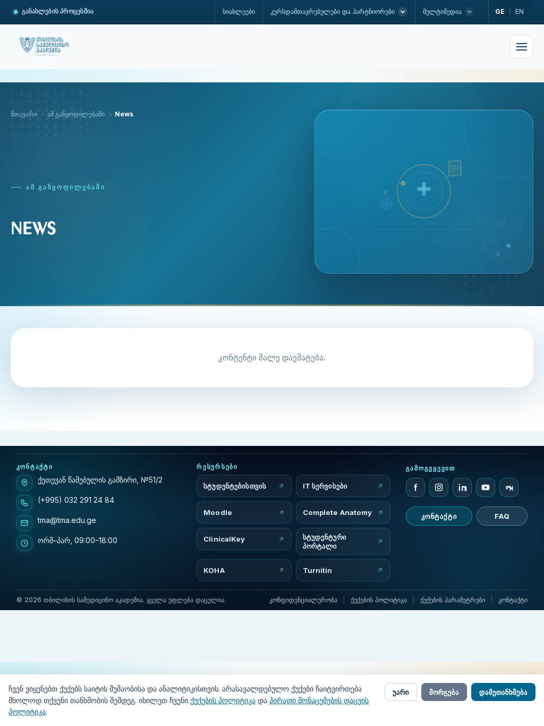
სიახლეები (239, 11)
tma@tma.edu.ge (67, 520)
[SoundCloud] (508, 487)
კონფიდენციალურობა (303, 600)
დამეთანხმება (503, 692)
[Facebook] (415, 487)
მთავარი (24, 114)
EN (519, 11)
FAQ (502, 516)
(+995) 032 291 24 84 (76, 499)
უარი (401, 692)
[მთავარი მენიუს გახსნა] (521, 46)
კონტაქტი (439, 516)
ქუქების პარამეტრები (452, 600)
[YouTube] (485, 487)
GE (500, 11)
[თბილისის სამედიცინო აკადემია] (55, 47)
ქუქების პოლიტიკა (379, 600)
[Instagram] (438, 487)
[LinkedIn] (462, 487)
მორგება (444, 692)
